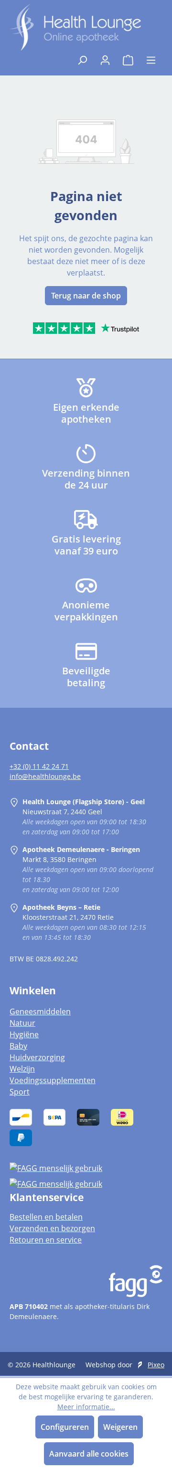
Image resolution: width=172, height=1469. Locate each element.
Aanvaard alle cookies (89, 1453)
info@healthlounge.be (45, 776)
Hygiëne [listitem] (24, 1034)
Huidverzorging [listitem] (37, 1057)
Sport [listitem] (20, 1091)
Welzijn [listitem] (22, 1069)
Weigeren (120, 1427)
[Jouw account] (105, 57)
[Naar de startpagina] (75, 27)
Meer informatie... (86, 1406)
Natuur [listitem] (22, 1023)
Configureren (65, 1427)
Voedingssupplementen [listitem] (53, 1080)
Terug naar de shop (86, 295)
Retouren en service (46, 1240)
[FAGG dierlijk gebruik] (86, 1184)
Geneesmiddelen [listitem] (40, 1011)
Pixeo (156, 1364)
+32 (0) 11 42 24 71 (39, 766)
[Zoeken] (82, 57)
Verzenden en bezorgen (52, 1228)
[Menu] (151, 57)
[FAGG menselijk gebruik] (86, 1167)
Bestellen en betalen (46, 1217)
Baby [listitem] (18, 1046)
